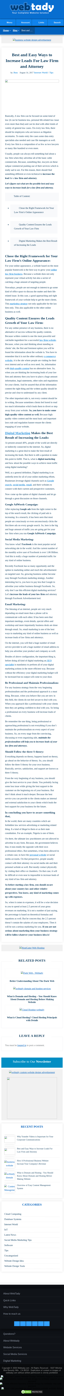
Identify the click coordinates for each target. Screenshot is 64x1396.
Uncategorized (11, 1255)
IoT (6, 1229)
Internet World (41, 73)
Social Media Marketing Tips (18, 1240)
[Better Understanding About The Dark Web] (32, 973)
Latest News (10, 1235)
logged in (21, 1045)
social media (19, 484)
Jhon (15, 73)
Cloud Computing (12, 1214)
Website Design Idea (14, 1261)
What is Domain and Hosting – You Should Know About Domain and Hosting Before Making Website (32, 999)
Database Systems (12, 1219)
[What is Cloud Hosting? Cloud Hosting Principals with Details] (32, 1009)
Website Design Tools (14, 1266)
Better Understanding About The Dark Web (32, 981)
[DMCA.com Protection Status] (32, 1393)
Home (6, 30)
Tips (51, 73)
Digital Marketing (17, 433)
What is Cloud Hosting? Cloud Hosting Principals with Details (32, 1019)
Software (8, 1245)
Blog (15, 30)
